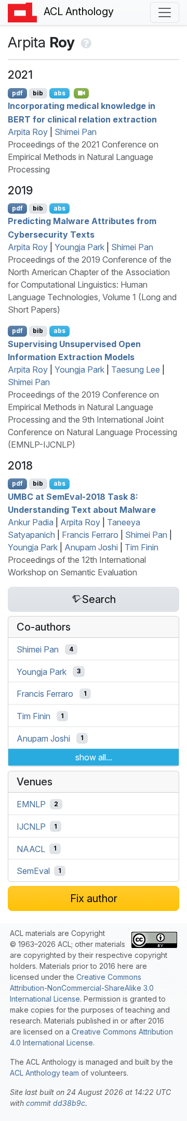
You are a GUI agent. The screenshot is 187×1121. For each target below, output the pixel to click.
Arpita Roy (28, 132)
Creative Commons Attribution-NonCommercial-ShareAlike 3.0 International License (82, 987)
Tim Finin (141, 547)
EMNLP (31, 804)
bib (38, 93)
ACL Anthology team (44, 1072)
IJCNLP (31, 826)
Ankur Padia (31, 522)
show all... (93, 757)
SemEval (33, 871)
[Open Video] (81, 93)
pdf (17, 93)
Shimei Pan (76, 132)
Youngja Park (79, 247)
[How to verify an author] (84, 42)
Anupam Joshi (91, 547)
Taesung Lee (135, 369)
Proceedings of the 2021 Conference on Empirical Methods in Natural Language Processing (83, 157)
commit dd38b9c (55, 1103)
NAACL (31, 848)
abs (59, 93)
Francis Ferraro (90, 534)
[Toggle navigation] (164, 12)
